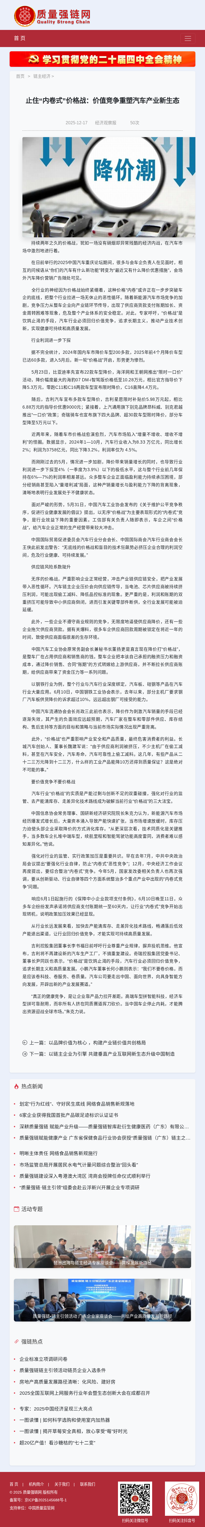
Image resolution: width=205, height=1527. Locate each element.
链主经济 (41, 76)
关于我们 (61, 1484)
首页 (20, 76)
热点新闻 (32, 1087)
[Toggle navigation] (187, 38)
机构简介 (36, 1484)
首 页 (19, 38)
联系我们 (87, 1484)
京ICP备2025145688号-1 (46, 1500)
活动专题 (32, 1209)
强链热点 (32, 1342)
